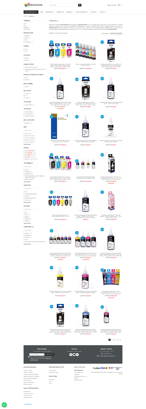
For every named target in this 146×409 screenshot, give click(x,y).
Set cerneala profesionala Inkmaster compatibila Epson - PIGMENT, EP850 (85, 177)
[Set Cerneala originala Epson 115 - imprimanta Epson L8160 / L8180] (60, 201)
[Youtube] (74, 354)
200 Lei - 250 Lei (29, 142)
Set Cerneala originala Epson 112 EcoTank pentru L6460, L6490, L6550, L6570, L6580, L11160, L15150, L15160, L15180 (60, 65)
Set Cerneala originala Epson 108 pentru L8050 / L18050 (86, 65)
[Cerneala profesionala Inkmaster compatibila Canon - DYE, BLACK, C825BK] (111, 88)
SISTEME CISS (60, 12)
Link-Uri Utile (53, 376)
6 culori (27, 97)
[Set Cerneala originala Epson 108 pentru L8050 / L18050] (86, 51)
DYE (70, 26)
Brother (112, 26)
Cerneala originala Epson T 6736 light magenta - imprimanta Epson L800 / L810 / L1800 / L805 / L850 (111, 216)
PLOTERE (93, 12)
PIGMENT (73, 26)
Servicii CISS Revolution (31, 388)
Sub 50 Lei (27, 133)
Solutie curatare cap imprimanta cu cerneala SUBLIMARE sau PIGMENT (111, 141)
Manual (27, 79)
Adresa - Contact (28, 370)
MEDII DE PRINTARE (81, 12)
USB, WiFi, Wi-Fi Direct (31, 67)
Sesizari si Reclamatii (29, 382)
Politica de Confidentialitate (30, 378)
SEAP (50, 381)
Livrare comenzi (28, 395)
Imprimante (49, 12)
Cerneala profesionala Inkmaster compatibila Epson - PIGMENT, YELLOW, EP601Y (60, 292)
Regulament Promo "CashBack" (31, 376)
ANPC (50, 383)
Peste (26, 150)
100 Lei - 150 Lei (29, 137)
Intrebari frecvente (53, 372)
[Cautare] (79, 5)
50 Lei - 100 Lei (29, 135)
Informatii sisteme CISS (56, 367)
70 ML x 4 (27, 200)
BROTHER (28, 235)
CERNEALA (69, 12)
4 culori (27, 93)
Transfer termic (29, 114)
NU (26, 77)
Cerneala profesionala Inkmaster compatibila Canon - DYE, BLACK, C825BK (111, 103)
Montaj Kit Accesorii (28, 393)
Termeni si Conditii (28, 372)
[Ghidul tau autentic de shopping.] (27, 404)
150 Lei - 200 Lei (29, 140)
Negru (26, 216)
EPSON (27, 233)
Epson (102, 26)
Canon (108, 26)
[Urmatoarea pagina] (120, 340)
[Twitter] (77, 354)
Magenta (27, 218)
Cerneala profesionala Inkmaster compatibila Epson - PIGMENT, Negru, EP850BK (85, 141)
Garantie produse (28, 397)
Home (41, 12)
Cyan (26, 214)
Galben (27, 221)
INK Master (51, 379)
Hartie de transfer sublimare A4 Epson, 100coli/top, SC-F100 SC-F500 (60, 141)
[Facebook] (70, 354)
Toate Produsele (30, 12)
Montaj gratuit (27, 391)
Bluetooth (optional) (30, 198)
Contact (102, 12)
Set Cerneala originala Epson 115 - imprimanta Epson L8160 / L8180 (60, 215)
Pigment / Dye (29, 179)
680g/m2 (27, 123)
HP (105, 26)
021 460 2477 (107, 353)
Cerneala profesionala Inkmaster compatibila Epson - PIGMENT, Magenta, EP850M (85, 292)
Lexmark (118, 26)
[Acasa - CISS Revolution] (33, 5)
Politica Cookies (27, 380)
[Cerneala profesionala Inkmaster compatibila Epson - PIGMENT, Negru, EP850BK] (86, 126)
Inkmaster (27, 42)
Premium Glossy (29, 116)
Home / (26, 16)
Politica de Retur (28, 384)
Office (26, 58)
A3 (25, 51)
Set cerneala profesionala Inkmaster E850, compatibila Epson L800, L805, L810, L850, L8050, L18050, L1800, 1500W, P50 (60, 254)
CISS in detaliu (52, 370)
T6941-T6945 (28, 112)
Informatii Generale (30, 367)
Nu (26, 191)
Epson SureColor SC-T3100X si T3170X (34, 241)
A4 (26, 49)
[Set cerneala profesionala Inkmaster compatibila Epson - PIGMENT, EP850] (86, 163)
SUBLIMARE (80, 26)
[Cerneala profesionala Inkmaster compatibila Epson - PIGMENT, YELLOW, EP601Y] (60, 277)
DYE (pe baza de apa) (30, 194)
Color (26, 86)
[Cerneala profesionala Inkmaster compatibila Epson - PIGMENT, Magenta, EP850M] (86, 277)
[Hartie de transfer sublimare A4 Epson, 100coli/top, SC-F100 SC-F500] (60, 126)
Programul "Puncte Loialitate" (31, 374)
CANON (27, 237)
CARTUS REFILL (29, 104)
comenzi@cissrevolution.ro (107, 356)
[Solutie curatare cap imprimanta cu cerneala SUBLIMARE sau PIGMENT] (111, 126)
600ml (27, 196)
